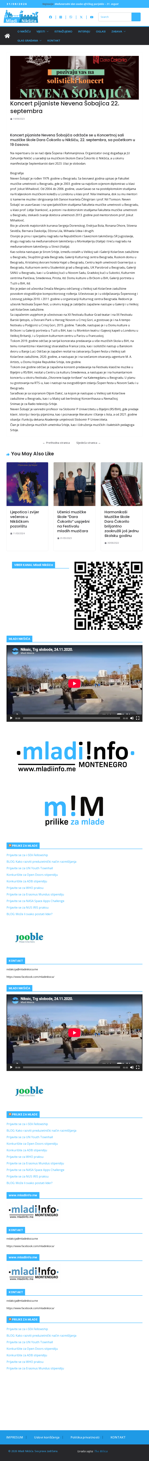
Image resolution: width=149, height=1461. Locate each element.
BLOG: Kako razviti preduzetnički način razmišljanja (41, 862)
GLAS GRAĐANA (27, 40)
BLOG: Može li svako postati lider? (30, 914)
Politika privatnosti (85, 1437)
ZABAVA (116, 31)
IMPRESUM (14, 1437)
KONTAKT (53, 40)
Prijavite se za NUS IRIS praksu (28, 907)
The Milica (101, 1451)
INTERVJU (84, 31)
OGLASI (101, 31)
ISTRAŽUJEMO (63, 31)
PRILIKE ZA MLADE (24, 846)
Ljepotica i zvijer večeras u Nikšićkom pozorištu (24, 519)
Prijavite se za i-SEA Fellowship (27, 855)
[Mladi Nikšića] (7, 36)
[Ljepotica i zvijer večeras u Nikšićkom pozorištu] (27, 484)
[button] (47, 31)
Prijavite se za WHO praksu (25, 888)
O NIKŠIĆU (24, 31)
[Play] (11, 718)
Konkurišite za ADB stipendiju (27, 881)
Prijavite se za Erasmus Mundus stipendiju (35, 894)
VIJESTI (41, 31)
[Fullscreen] (138, 718)
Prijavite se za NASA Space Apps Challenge (35, 901)
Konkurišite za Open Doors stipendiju (32, 875)
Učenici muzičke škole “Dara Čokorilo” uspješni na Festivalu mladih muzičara (73, 521)
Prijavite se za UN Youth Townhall (30, 868)
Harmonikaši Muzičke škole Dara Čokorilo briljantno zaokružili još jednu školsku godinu (121, 523)
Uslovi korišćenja (46, 1437)
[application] (74, 683)
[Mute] (132, 718)
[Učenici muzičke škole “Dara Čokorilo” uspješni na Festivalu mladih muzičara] (74, 484)
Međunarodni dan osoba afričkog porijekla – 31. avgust (86, 4)
